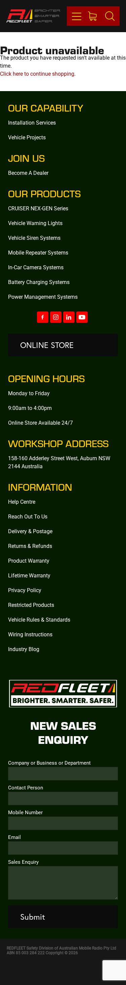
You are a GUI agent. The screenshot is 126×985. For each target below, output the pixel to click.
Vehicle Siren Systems (34, 237)
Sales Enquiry (23, 861)
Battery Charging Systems (39, 281)
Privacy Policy (24, 589)
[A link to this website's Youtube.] (82, 317)
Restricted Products (31, 604)
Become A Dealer (28, 172)
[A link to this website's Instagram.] (55, 317)
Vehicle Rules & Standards (39, 619)
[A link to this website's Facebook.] (42, 317)
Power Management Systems (43, 296)
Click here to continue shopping (37, 73)
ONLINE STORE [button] (47, 345)
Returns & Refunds (30, 545)
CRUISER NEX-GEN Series (38, 208)
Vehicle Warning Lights (35, 222)
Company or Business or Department (49, 762)
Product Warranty (28, 560)
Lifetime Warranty (29, 575)
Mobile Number (25, 812)
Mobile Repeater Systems (38, 252)
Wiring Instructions (30, 634)
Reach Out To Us (27, 516)
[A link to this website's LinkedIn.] (69, 317)
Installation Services (32, 122)
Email (14, 837)
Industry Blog (23, 648)
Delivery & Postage (30, 531)
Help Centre (21, 501)
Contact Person (25, 787)
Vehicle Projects (27, 137)
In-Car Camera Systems (36, 267)
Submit (32, 917)
